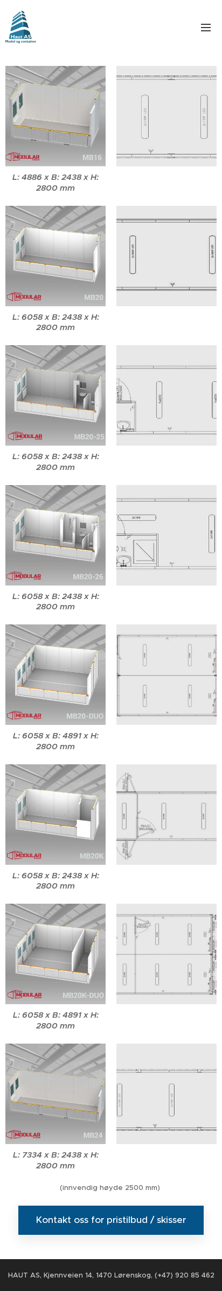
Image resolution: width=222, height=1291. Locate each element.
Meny (206, 27)
